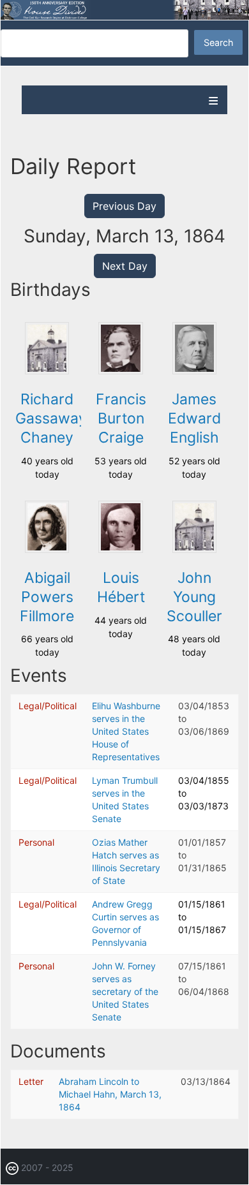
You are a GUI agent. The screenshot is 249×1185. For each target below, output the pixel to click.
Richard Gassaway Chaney (51, 418)
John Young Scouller (194, 597)
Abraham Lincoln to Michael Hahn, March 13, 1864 (110, 1094)
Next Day (124, 266)
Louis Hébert (121, 587)
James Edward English (194, 418)
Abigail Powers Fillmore (47, 597)
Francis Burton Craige (121, 418)
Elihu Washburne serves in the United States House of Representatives (126, 731)
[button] (47, 370)
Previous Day (124, 206)
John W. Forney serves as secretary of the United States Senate (125, 991)
